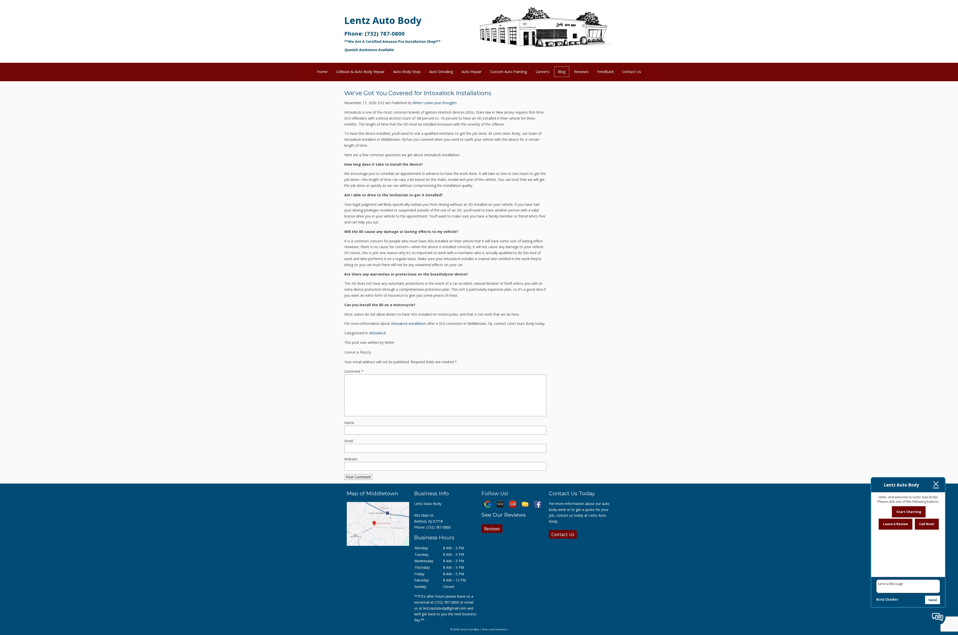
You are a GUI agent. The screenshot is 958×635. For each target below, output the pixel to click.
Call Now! (926, 524)
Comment (353, 371)
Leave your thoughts (440, 102)
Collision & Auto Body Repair (360, 71)
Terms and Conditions (495, 629)
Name (349, 422)
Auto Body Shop (407, 71)
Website (350, 459)
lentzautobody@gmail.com (444, 608)
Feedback (605, 71)
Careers (542, 71)
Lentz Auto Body (383, 20)
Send (932, 600)
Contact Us (631, 71)
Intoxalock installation (408, 323)
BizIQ (880, 599)
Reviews (581, 71)
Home (322, 71)
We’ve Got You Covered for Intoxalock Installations (417, 93)
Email (348, 440)
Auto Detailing (441, 71)
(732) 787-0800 (385, 33)
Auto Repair (472, 71)
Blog (562, 71)
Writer (417, 102)
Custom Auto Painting (508, 71)
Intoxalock (377, 333)
